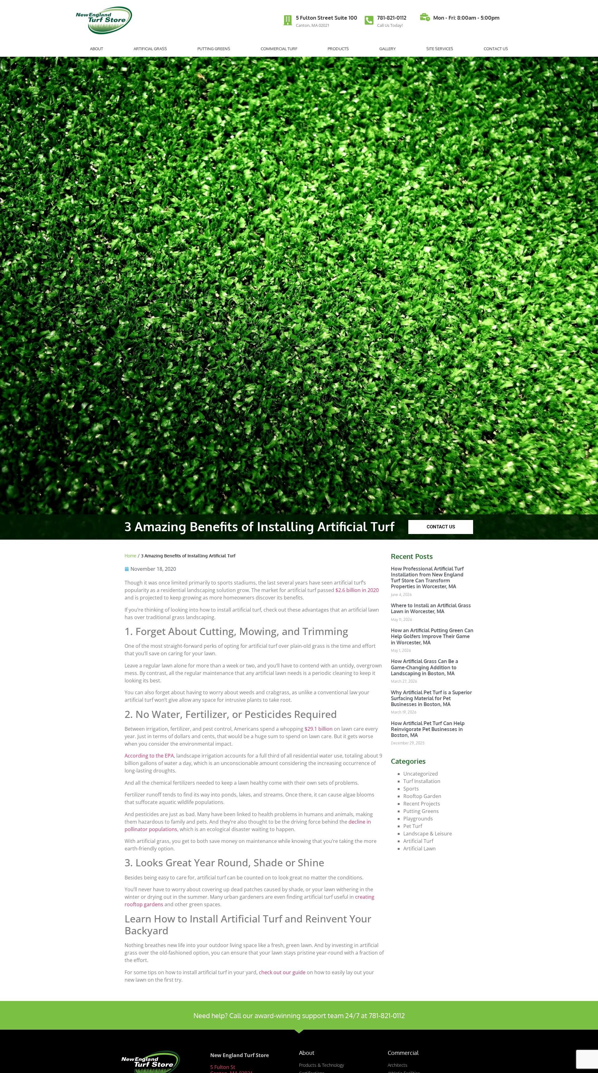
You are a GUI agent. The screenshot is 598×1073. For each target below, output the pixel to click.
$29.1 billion (319, 728)
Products (338, 48)
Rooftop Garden (422, 796)
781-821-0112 (391, 17)
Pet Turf (412, 826)
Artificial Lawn (419, 848)
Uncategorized (420, 773)
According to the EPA (149, 755)
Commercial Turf (279, 48)
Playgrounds (418, 818)
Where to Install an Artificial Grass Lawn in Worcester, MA (431, 608)
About (96, 48)
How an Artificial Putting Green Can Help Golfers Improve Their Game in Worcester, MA (432, 636)
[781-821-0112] (369, 20)
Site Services (439, 48)
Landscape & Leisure (427, 833)
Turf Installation (421, 781)
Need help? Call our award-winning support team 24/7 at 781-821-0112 (299, 1015)
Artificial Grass (150, 48)
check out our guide (282, 972)
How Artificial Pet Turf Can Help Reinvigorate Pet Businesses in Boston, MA (428, 729)
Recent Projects (421, 803)
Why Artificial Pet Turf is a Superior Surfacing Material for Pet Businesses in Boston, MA (431, 698)
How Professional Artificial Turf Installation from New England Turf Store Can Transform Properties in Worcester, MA (427, 577)
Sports (411, 788)
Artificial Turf (418, 841)
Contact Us (496, 48)
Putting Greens (213, 48)
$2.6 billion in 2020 (357, 590)
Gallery (387, 48)
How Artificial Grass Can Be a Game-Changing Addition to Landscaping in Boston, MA (424, 667)
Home (130, 555)
